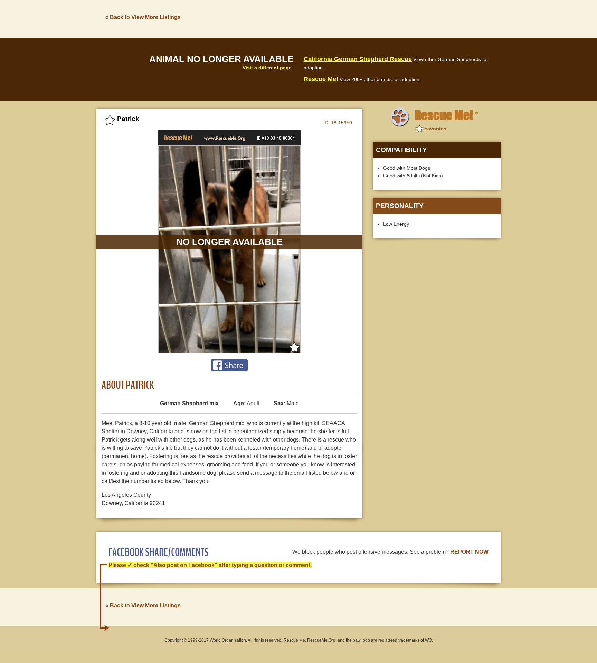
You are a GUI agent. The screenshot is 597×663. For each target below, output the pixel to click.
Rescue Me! (321, 79)
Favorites (435, 128)
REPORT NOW (469, 552)
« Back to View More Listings (143, 17)
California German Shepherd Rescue (358, 59)
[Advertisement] (375, 18)
